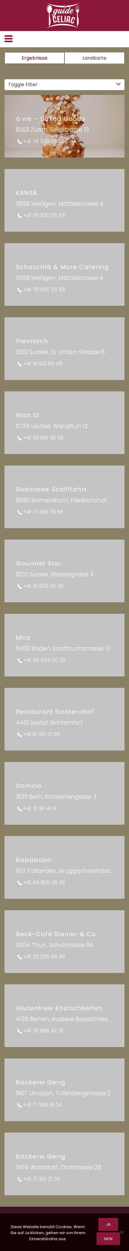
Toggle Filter (23, 84)
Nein (108, 1239)
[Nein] (121, 1232)
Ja (108, 1224)
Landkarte (94, 58)
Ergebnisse (34, 58)
